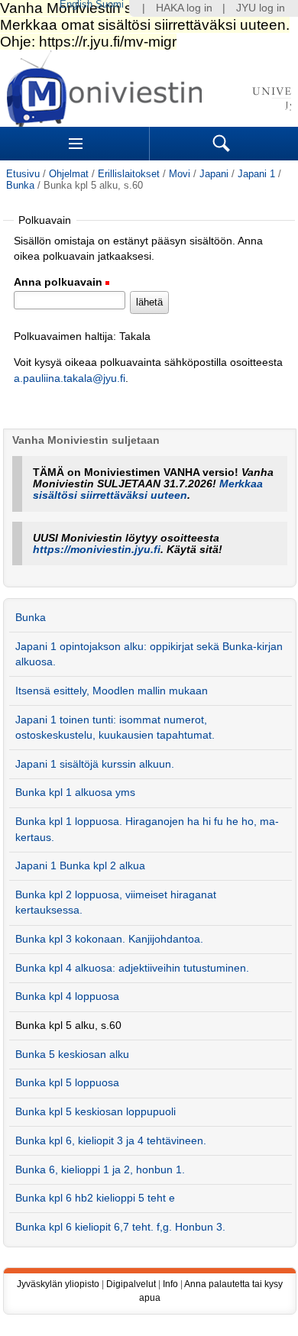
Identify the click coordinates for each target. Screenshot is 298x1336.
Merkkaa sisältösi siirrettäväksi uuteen (148, 489)
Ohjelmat (69, 174)
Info (170, 1284)
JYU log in (260, 8)
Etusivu (23, 174)
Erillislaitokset (129, 174)
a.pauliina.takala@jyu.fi (69, 378)
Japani (213, 174)
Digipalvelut (131, 1284)
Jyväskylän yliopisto (58, 1284)
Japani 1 (256, 174)
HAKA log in (184, 8)
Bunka (20, 185)
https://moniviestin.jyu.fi (96, 549)
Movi (179, 174)
